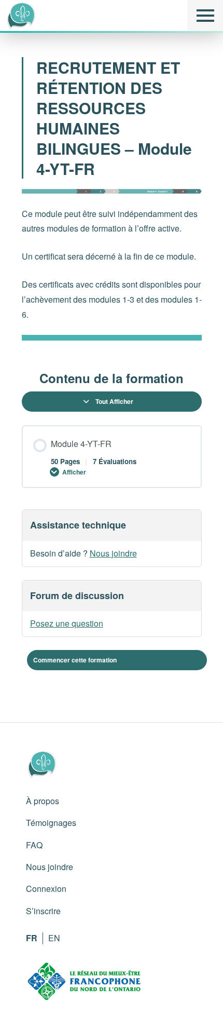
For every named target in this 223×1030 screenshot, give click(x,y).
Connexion (46, 889)
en (54, 938)
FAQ (34, 845)
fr (31, 938)
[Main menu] (205, 15)
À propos (42, 801)
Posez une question (66, 623)
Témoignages (51, 823)
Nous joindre (113, 553)
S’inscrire (43, 911)
